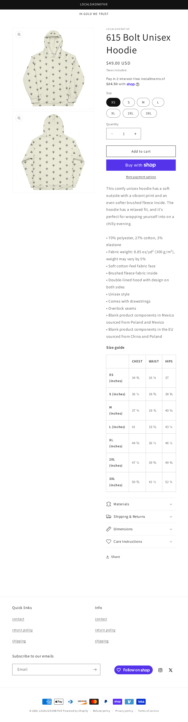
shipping (19, 641)
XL (113, 113)
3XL (149, 113)
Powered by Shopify (75, 710)
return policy (22, 630)
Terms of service (148, 710)
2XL (131, 113)
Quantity (112, 124)
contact (18, 619)
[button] (141, 504)
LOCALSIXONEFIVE (50, 710)
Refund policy (101, 710)
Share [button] (115, 556)
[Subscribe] (94, 669)
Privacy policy (124, 710)
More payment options (141, 177)
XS (113, 102)
